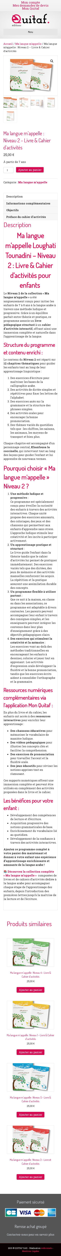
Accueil (8, 43)
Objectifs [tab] (12, 210)
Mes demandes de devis (30, 5)
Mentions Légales (30, 1251)
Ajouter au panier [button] (30, 990)
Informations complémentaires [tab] (28, 203)
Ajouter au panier (30, 170)
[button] (52, 61)
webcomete (46, 1248)
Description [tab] (14, 196)
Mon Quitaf (30, 8)
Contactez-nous (17, 1234)
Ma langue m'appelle (28, 43)
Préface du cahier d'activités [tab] (26, 217)
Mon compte (30, 2)
